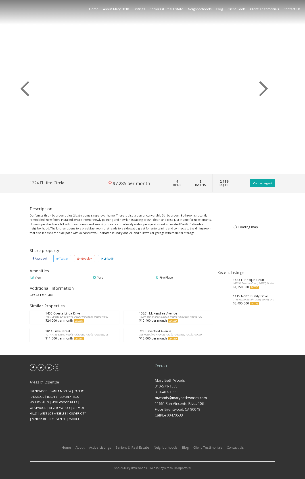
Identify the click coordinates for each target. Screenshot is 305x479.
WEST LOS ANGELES (53, 413)
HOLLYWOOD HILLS (64, 402)
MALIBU (74, 419)
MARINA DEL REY (43, 419)
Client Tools (237, 9)
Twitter (63, 258)
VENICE (61, 419)
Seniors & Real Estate (166, 9)
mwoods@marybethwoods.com (181, 397)
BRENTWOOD (39, 391)
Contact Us (292, 9)
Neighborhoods (200, 9)
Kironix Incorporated (177, 468)
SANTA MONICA (60, 391)
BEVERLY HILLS (69, 397)
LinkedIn (108, 258)
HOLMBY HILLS (39, 402)
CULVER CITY (77, 413)
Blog (219, 9)
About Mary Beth (116, 9)
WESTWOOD (38, 408)
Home (93, 9)
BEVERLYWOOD (59, 408)
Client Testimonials (264, 9)
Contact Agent (262, 183)
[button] (23, 87)
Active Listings (100, 447)
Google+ (86, 258)
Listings (139, 9)
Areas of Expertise (44, 382)
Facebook (40, 258)
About (80, 447)
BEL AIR (52, 397)
